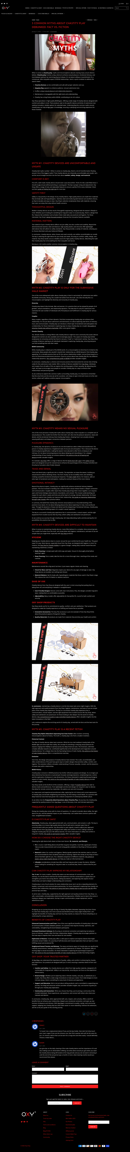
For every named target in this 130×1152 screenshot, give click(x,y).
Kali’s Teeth (72, 477)
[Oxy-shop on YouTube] (4, 3)
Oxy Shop (85, 364)
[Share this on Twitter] (84, 1013)
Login (122, 3)
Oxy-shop (27, 1146)
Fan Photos (69, 1121)
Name (34, 1066)
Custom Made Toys (71, 1134)
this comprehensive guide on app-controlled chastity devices (56, 717)
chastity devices (81, 785)
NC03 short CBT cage (74, 461)
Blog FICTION (46, 1131)
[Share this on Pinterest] (92, 1013)
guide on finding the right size (47, 189)
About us (45, 1115)
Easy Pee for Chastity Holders (49, 545)
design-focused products (54, 217)
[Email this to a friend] (96, 1013)
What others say (47, 1134)
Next (95, 20)
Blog (44, 1128)
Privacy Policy (69, 1137)
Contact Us (69, 1115)
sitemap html (69, 1140)
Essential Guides (70, 1125)
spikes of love (90, 461)
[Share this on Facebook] (88, 1013)
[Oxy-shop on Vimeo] (7, 3)
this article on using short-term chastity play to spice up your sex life (71, 888)
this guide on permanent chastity (54, 834)
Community (46, 1137)
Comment (35, 1073)
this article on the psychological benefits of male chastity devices (68, 779)
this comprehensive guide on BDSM (58, 358)
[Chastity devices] (65, 283)
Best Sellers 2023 (70, 1118)
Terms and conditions (49, 1125)
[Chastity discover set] (65, 700)
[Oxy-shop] (6, 8)
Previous (89, 20)
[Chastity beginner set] (65, 659)
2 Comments (53, 31)
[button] (69, 8)
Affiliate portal (70, 1131)
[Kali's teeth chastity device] (65, 420)
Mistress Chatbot (70, 1128)
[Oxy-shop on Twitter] (1, 3)
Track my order (47, 1118)
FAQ (44, 1121)
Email (67, 1066)
